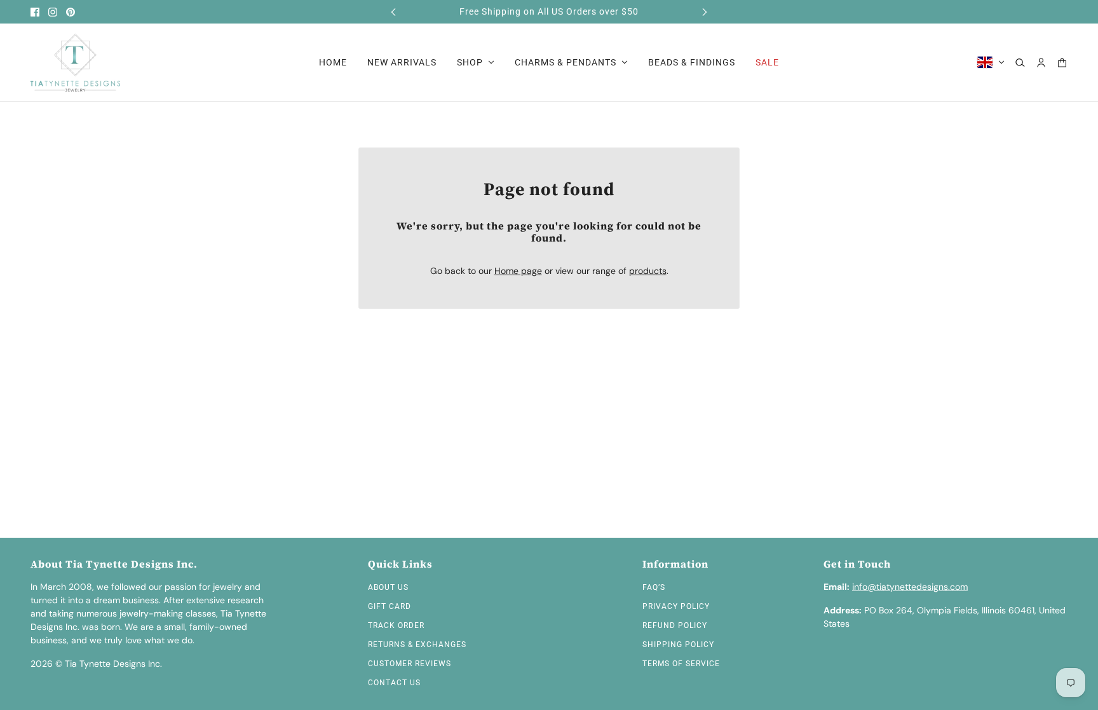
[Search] (1020, 62)
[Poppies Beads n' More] (75, 63)
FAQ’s (653, 587)
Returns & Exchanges (417, 644)
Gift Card (389, 606)
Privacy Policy (676, 606)
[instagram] (53, 12)
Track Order (396, 625)
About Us (388, 587)
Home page (518, 270)
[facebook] (35, 12)
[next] (705, 12)
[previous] (393, 12)
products (648, 270)
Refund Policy (674, 625)
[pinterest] (71, 12)
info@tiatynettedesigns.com (910, 586)
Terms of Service (681, 663)
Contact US (394, 682)
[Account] (1041, 62)
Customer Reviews (409, 663)
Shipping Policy (678, 644)
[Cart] (1062, 62)
